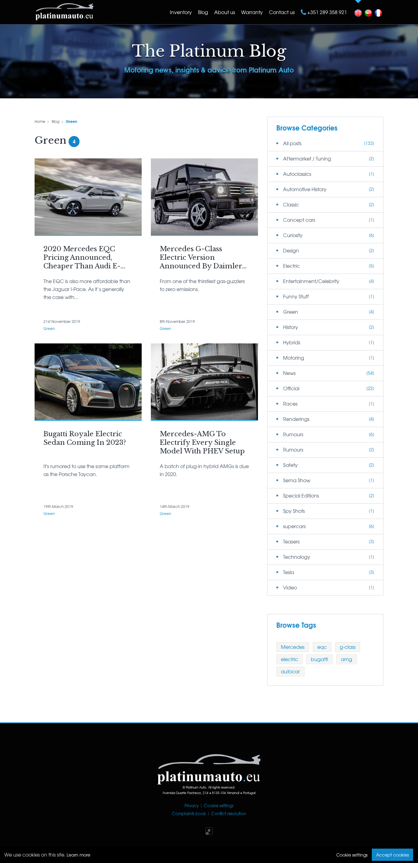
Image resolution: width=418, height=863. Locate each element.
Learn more (78, 855)
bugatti (319, 659)
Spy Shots (294, 510)
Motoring (293, 357)
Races (290, 403)
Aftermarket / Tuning (307, 158)
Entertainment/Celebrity (311, 281)
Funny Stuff (296, 296)
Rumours (293, 434)
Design (291, 250)
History (290, 327)
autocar (290, 671)
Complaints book (189, 813)
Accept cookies (392, 855)
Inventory (181, 12)
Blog (203, 12)
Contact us (282, 12)
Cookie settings (218, 805)
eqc (322, 646)
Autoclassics (297, 173)
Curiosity (293, 235)
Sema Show (296, 480)
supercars (294, 526)
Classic (291, 204)
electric (289, 659)
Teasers (291, 541)
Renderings (296, 418)
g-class (348, 646)
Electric (291, 265)
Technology (296, 556)
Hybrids (291, 342)
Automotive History (305, 189)
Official (291, 388)
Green (71, 121)
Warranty (252, 12)
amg (346, 659)
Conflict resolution (228, 813)
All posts (292, 143)
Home (40, 121)
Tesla (288, 572)
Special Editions (301, 495)
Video (290, 587)
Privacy (192, 805)
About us (224, 12)
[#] (358, 11)
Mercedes (292, 646)
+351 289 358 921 (326, 12)
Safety (290, 464)
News (289, 373)
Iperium (209, 831)
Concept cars (299, 219)
